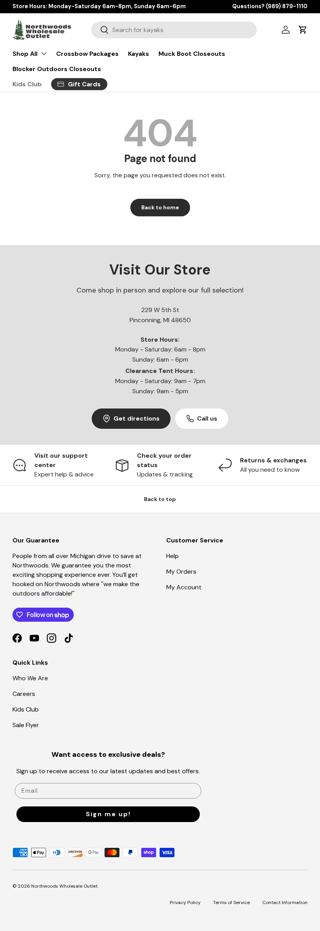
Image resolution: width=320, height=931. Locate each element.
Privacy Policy (185, 902)
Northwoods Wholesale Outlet (64, 886)
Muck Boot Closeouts (191, 54)
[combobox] (174, 29)
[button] (302, 29)
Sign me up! (108, 814)
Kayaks (138, 54)
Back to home (160, 207)
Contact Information (285, 902)
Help (172, 556)
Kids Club (27, 84)
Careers (23, 694)
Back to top (160, 499)
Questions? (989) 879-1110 (270, 6)
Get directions (137, 418)
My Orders (181, 571)
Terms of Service (231, 902)
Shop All (24, 54)
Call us (207, 418)
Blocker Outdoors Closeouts (56, 69)
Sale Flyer (25, 725)
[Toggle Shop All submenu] (43, 53)
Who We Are (30, 678)
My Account (183, 587)
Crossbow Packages (87, 54)
